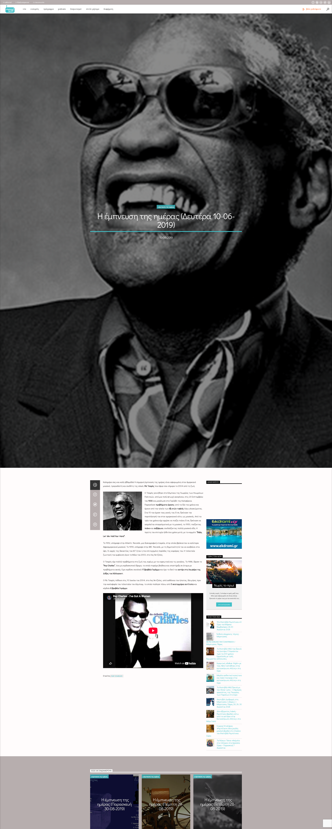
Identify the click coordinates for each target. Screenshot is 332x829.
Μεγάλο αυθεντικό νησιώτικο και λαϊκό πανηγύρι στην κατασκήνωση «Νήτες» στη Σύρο (229, 685)
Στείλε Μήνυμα (92, 9)
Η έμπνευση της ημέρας (166, 210)
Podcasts (62, 9)
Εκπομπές (34, 9)
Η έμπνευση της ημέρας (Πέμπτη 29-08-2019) (166, 810)
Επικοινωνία (39, 2)
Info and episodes (224, 611)
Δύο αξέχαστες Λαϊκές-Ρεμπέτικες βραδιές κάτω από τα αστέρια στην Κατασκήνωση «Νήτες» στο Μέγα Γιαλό (223, 722)
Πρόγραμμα (49, 9)
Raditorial (8, 2)
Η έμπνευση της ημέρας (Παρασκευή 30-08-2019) (114, 810)
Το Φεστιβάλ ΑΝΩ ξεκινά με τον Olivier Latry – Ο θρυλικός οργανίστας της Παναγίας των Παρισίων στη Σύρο (229, 697)
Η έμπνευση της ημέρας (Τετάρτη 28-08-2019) (217, 810)
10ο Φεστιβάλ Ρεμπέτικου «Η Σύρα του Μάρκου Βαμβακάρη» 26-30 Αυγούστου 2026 (229, 632)
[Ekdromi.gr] (224, 540)
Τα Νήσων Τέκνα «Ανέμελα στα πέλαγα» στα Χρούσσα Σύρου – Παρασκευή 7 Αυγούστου (228, 750)
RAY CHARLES (116, 682)
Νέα (24, 9)
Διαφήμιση (108, 9)
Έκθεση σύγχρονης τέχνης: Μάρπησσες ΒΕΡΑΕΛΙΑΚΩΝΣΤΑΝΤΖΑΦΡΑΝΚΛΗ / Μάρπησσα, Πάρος (222, 645)
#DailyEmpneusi (23, 2)
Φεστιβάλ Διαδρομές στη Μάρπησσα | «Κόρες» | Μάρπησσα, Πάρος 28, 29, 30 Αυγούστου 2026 (229, 709)
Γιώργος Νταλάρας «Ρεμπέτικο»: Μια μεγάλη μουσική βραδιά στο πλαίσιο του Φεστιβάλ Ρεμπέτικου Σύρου (223, 737)
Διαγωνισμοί (76, 9)
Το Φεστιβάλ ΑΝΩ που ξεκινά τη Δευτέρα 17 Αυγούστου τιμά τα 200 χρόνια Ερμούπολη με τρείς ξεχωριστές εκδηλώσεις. (223, 660)
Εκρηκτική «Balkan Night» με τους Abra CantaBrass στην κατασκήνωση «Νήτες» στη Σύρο (229, 673)
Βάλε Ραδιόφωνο (313, 9)
